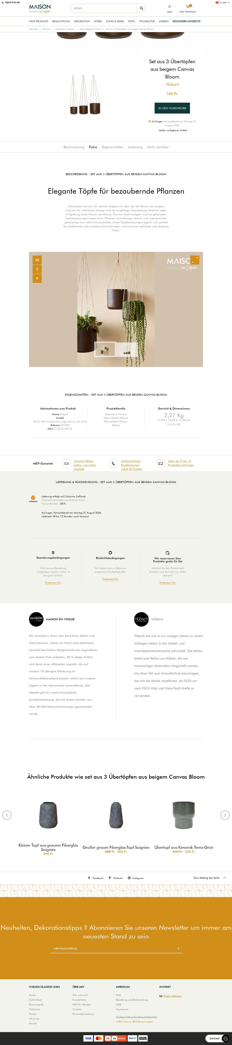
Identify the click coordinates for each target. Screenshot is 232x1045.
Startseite (33, 29)
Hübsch (46, 29)
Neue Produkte (38, 21)
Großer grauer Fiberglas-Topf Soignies (116, 847)
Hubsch (64, 414)
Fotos (93, 147)
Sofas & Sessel (115, 21)
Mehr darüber (158, 147)
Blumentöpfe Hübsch (115, 421)
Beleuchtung (61, 21)
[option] (116, 309)
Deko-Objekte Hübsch (90, 29)
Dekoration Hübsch (64, 29)
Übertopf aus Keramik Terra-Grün (183, 847)
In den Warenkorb (172, 108)
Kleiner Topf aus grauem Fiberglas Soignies (48, 847)
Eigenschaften (112, 147)
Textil (131, 21)
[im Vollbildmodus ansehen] (194, 260)
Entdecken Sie (53, 582)
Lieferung (135, 147)
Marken (164, 21)
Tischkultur (147, 21)
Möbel (98, 21)
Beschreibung (73, 147)
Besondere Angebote (186, 21)
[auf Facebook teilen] (37, 269)
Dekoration (82, 21)
